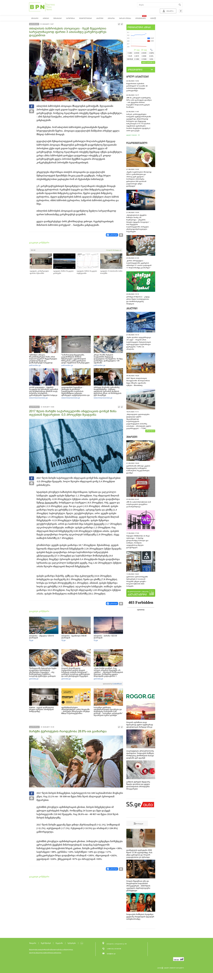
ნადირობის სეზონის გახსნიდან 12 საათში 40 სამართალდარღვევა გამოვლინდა (137, 87)
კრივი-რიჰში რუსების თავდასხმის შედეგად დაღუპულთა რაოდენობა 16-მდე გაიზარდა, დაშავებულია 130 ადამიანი (108, 359)
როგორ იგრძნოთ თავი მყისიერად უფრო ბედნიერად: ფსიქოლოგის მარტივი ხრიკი (139, 724)
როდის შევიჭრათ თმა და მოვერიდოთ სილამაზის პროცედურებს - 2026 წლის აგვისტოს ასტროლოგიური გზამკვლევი (138, 885)
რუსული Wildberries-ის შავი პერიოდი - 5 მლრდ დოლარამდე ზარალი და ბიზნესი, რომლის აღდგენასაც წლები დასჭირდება (138, 541)
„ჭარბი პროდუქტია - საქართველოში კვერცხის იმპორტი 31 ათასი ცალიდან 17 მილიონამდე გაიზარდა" (138, 264)
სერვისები (72, 943)
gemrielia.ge (33, 679)
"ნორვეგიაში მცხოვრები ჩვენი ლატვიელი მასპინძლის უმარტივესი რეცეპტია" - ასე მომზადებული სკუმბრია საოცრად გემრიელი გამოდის (42, 672)
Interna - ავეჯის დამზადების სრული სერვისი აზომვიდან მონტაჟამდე (41, 709)
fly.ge (31, 640)
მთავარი (32, 943)
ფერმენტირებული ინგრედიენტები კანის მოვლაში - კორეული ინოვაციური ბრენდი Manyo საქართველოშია (75, 710)
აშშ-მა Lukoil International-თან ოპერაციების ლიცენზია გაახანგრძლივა (138, 504)
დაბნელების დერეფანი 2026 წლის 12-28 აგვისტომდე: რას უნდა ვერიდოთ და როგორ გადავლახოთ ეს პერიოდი (139, 853)
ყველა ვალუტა (147, 62)
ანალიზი (131, 308)
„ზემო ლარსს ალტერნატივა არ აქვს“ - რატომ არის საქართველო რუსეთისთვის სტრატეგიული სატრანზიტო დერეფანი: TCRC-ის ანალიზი (138, 343)
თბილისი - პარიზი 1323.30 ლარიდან (105, 637)
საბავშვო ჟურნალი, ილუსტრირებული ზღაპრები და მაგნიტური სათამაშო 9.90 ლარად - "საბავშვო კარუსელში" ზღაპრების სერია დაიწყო (108, 711)
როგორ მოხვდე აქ (113, 250)
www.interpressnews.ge (38, 398)
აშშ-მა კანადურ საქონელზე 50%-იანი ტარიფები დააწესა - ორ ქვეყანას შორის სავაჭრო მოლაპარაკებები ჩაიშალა (139, 102)
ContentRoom (117, 684)
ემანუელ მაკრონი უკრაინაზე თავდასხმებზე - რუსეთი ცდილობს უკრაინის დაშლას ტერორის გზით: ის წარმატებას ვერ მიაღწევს (107, 391)
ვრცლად (149, 431)
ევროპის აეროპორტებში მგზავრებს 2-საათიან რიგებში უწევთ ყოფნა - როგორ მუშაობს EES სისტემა (137, 581)
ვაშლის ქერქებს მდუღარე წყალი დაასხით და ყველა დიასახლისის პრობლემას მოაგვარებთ (138, 785)
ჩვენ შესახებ (46, 943)
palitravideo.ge (35, 365)
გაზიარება (113, 235)
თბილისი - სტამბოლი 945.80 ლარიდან (74, 637)
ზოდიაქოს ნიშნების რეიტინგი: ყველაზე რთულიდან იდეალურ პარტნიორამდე (140, 916)
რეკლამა (59, 943)
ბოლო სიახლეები (137, 76)
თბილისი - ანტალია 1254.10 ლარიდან (41, 637)
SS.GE (33, 250)
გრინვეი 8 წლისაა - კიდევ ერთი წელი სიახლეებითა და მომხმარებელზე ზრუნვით (138, 300)
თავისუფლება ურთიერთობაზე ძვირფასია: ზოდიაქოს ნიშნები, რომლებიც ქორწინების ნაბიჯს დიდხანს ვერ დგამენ (140, 754)
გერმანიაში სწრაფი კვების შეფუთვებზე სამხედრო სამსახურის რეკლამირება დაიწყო (138, 469)
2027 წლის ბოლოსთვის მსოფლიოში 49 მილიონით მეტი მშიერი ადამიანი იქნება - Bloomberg (138, 381)
